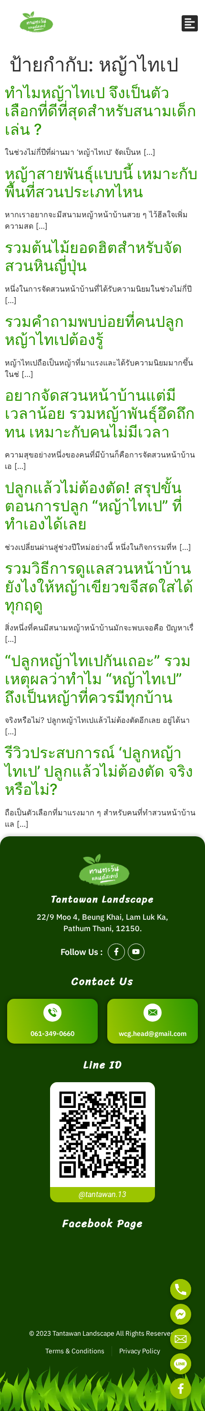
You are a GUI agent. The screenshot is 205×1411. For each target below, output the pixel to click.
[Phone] (180, 1289)
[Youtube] (136, 952)
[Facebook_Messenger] (180, 1314)
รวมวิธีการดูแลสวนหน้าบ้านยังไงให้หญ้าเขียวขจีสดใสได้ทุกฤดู (99, 586)
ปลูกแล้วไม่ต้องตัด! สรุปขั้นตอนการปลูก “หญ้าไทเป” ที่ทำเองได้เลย (93, 506)
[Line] (180, 1363)
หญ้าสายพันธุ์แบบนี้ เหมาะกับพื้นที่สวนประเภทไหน (101, 182)
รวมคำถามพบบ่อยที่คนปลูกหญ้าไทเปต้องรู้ (94, 330)
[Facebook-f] (116, 952)
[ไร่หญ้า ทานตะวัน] (180, 1388)
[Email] (180, 1339)
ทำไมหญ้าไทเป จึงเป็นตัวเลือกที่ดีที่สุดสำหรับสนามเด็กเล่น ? (100, 111)
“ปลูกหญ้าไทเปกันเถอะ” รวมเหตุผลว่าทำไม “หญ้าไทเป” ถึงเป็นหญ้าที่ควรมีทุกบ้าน (98, 679)
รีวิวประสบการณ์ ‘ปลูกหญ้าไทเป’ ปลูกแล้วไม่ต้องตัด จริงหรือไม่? (99, 771)
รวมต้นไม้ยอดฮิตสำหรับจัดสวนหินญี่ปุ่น (93, 256)
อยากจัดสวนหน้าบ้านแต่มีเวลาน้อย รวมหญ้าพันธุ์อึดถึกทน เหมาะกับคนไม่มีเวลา (100, 413)
